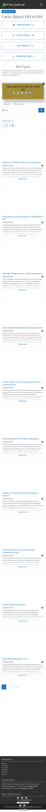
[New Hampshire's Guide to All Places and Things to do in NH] (13, 4)
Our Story (5, 765)
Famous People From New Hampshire (21, 438)
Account (5, 768)
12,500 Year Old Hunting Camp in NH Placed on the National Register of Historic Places (20, 785)
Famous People (24, 25)
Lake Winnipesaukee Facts (15, 658)
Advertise (5, 770)
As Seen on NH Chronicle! (11, 788)
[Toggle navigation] (41, 4)
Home (4, 763)
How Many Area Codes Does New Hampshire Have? (19, 551)
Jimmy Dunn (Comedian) (14, 604)
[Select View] (12, 125)
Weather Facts (24, 46)
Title (5, 125)
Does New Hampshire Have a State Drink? (23, 327)
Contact (5, 772)
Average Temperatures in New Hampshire (22, 273)
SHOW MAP (9, 11)
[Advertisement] (23, 723)
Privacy (4, 774)
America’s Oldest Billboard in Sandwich (21, 162)
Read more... (23, 179)
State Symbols (23, 35)
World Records (23, 56)
